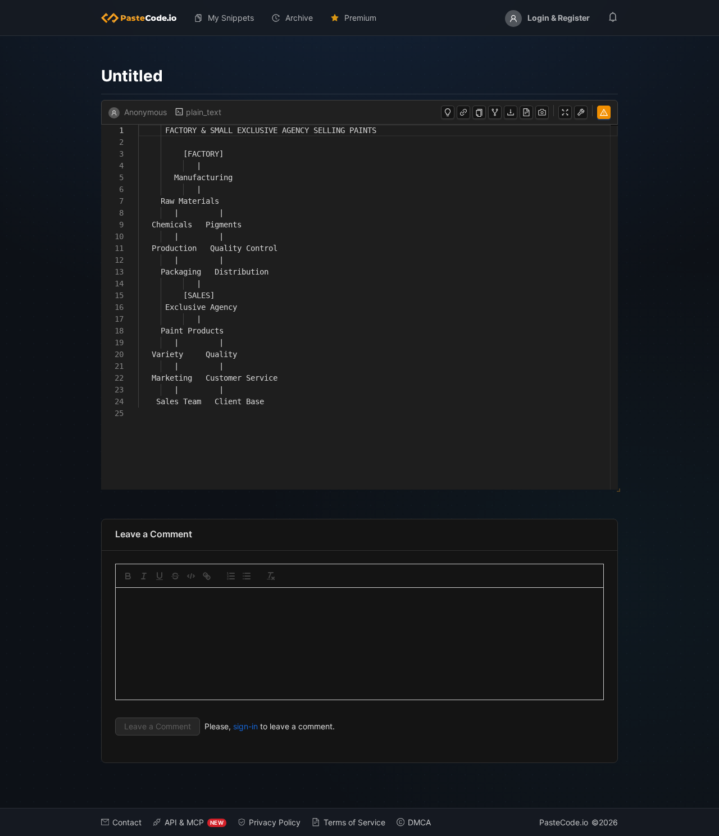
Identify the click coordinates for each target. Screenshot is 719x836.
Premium (360, 17)
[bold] (128, 576)
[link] (207, 576)
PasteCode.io (563, 822)
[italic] (144, 576)
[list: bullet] (246, 576)
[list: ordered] (231, 576)
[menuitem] (143, 18)
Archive (299, 17)
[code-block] (191, 576)
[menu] (359, 18)
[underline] (159, 576)
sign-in (245, 726)
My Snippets (231, 17)
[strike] (175, 576)
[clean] (271, 576)
